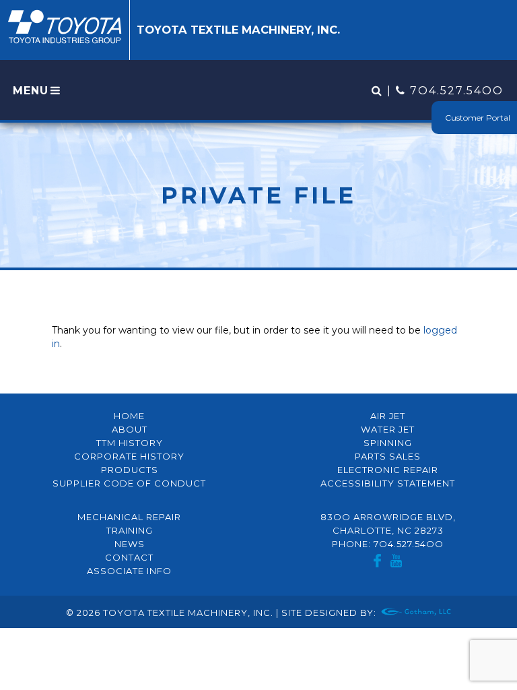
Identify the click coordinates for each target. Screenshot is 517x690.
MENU (30, 90)
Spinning (388, 442)
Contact (129, 557)
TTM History (129, 442)
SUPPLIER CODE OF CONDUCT (129, 483)
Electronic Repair (387, 469)
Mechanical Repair (129, 516)
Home (129, 415)
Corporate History (129, 456)
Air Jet (387, 415)
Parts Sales (388, 456)
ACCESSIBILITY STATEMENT (387, 483)
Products (129, 469)
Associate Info (129, 570)
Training (129, 530)
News (129, 543)
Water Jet (388, 429)
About (129, 429)
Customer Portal (477, 118)
